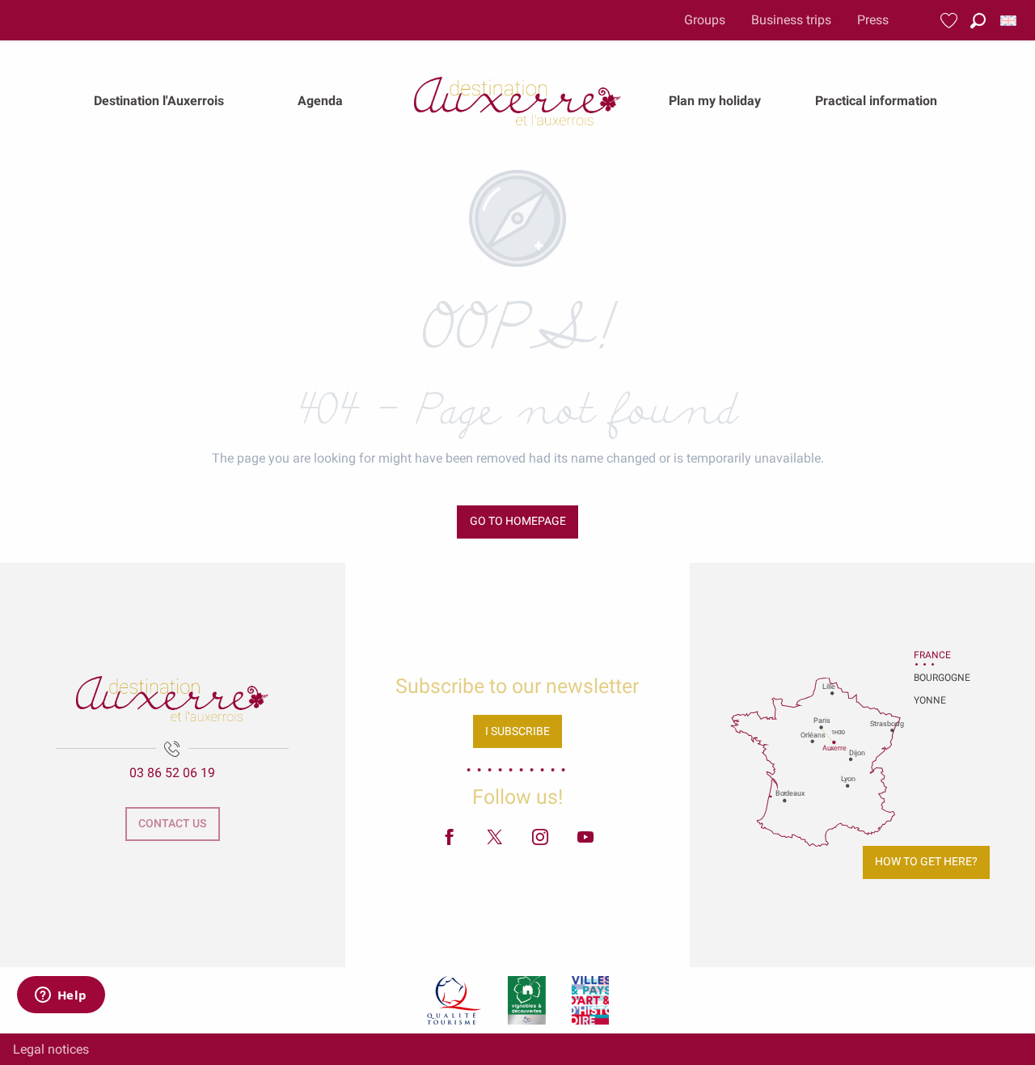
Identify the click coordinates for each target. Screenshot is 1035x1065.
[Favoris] (951, 20)
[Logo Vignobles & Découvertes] (527, 1000)
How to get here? (926, 861)
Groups (704, 19)
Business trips (791, 19)
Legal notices (51, 1049)
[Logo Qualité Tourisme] (454, 1000)
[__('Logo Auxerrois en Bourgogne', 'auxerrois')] (172, 698)
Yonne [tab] (930, 700)
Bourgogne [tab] (934, 677)
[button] (978, 20)
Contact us (172, 823)
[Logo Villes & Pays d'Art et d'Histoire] (590, 1000)
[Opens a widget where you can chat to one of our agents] (60, 996)
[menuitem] (159, 101)
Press (873, 19)
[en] (1009, 20)
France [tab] (932, 655)
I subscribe (517, 731)
